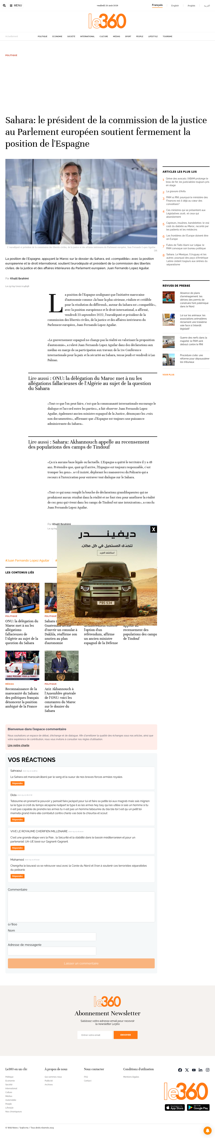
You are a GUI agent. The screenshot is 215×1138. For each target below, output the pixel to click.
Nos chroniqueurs (13, 1111)
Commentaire (17, 889)
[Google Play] (198, 1107)
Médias (116, 36)
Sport (128, 36)
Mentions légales (131, 1077)
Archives (49, 1084)
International (87, 36)
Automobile (10, 1100)
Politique (42, 36)
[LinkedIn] (201, 1069)
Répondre (17, 783)
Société (71, 36)
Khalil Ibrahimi (19, 278)
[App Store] (175, 1107)
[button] (208, 1131)
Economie (57, 36)
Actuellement (11, 36)
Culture (104, 36)
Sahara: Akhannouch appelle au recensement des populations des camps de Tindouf (88, 444)
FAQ (86, 1077)
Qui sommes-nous (53, 1077)
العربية (207, 5)
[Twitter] (187, 1069)
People (139, 36)
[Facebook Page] (180, 1069)
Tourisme (167, 36)
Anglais (191, 5)
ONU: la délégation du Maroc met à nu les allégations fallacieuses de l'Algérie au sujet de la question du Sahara (89, 383)
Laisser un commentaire (81, 963)
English (175, 5)
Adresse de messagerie (24, 945)
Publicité (49, 1081)
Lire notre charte (18, 745)
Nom (11, 930)
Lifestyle (153, 36)
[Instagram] (208, 1069)
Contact (87, 1081)
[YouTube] (194, 1069)
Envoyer (125, 1035)
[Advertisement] (107, 85)
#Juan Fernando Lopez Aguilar (27, 560)
